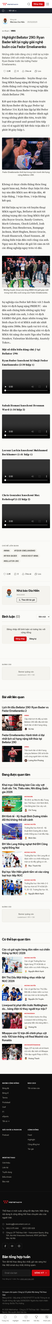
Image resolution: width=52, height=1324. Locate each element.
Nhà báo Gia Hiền (17, 22)
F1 (3, 1112)
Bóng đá (5, 1088)
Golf (4, 1107)
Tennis (5, 1097)
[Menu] (47, 4)
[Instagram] (19, 1246)
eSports (5, 1116)
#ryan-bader (10, 556)
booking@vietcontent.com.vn (18, 1224)
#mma (7, 551)
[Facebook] (5, 1246)
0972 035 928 (28, 1228)
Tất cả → (12, 11)
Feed (30, 1135)
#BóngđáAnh (29, 1013)
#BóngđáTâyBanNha (32, 1045)
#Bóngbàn (28, 796)
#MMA (26, 715)
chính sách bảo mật (27, 1279)
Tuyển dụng (7, 1172)
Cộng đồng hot (34, 1144)
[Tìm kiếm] (28, 4)
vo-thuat (5, 31)
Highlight (31, 1139)
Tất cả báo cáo (34, 1088)
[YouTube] (12, 1246)
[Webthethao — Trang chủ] (10, 4)
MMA (13, 31)
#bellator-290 (11, 561)
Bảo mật (5, 1181)
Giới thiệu (6, 1163)
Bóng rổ (5, 1093)
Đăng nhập (38, 4)
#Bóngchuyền (30, 824)
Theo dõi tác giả (28, 600)
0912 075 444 (12, 1228)
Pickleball (6, 1102)
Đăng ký (32, 639)
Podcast (5, 1135)
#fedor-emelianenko (24, 551)
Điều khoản (7, 1177)
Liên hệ (5, 1167)
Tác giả (31, 1149)
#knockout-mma (30, 556)
